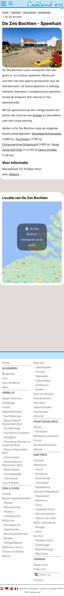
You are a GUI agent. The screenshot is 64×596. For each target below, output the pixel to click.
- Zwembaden (42, 367)
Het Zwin (39, 402)
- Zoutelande (42, 478)
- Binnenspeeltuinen (15, 533)
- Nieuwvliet (41, 496)
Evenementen (42, 398)
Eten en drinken (44, 394)
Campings (8, 402)
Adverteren (41, 564)
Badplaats (8, 373)
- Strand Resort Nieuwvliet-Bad (12, 463)
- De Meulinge (11, 428)
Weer (5, 387)
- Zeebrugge (41, 544)
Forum (38, 440)
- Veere (38, 469)
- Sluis (38, 505)
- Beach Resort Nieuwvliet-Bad (12, 422)
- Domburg (40, 473)
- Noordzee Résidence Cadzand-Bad (16, 443)
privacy (43, 588)
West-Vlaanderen (45, 522)
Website (14, 174)
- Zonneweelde (11, 474)
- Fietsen (39, 371)
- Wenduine (41, 553)
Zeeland (39, 460)
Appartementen (12, 398)
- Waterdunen (11, 469)
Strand (6, 494)
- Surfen (39, 389)
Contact (39, 580)
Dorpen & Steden (13, 551)
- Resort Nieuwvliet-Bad (15, 451)
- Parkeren (40, 431)
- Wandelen (41, 376)
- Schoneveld (10, 457)
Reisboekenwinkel (45, 445)
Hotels (6, 407)
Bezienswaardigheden (16, 498)
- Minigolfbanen (12, 542)
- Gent (38, 531)
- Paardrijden (42, 380)
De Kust (39, 536)
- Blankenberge (43, 549)
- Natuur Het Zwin (45, 518)
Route (37, 427)
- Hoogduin (9, 437)
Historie (39, 416)
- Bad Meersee (11, 416)
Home (6, 362)
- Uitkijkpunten (11, 516)
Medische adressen (46, 436)
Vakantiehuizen (12, 411)
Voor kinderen (11, 382)
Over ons (39, 569)
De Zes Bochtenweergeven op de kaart (32, 237)
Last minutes (10, 483)
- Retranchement (44, 513)
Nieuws (38, 449)
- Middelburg (42, 487)
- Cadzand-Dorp (44, 509)
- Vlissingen (41, 482)
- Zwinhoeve (10, 478)
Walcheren (40, 465)
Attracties (8, 520)
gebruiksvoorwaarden (29, 588)
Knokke (37, 115)
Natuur (6, 556)
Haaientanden (43, 407)
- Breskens (40, 500)
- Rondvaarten (11, 525)
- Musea (7, 502)
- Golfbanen (41, 385)
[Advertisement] (32, 185)
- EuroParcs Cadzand (15, 432)
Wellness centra (12, 547)
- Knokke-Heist (43, 540)
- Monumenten (11, 507)
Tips (5, 378)
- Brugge (39, 527)
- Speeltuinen (11, 529)
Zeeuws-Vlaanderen (46, 491)
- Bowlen (8, 538)
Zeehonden (41, 411)
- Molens (8, 511)
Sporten (39, 362)
